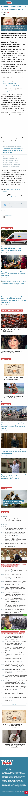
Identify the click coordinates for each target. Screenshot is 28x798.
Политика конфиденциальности (9, 791)
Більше (14, 704)
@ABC (4, 81)
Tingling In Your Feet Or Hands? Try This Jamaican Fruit (14, 725)
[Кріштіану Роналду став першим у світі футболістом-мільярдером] (14, 556)
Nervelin (14, 727)
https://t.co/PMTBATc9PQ (10, 83)
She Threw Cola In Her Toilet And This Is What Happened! (14, 745)
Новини (7, 211)
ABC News (9, 215)
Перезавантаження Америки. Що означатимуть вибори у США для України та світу (13, 150)
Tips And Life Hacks (14, 747)
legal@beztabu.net (20, 786)
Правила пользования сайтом (8, 788)
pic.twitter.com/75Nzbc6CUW (11, 85)
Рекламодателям (20, 791)
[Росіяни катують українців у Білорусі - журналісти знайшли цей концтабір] (14, 622)
